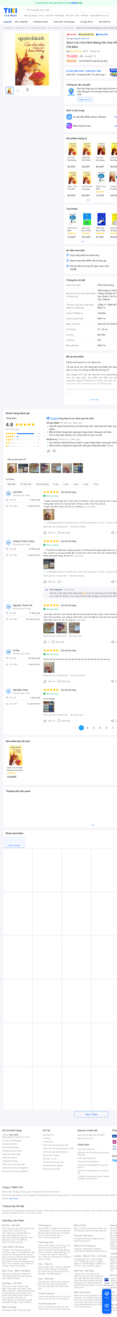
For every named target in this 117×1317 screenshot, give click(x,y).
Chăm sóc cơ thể (14, 1291)
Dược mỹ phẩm (25, 1302)
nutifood (107, 1211)
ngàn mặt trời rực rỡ (99, 15)
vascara (5, 1211)
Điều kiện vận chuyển (51, 1169)
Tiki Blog (46, 1138)
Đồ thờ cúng (83, 1285)
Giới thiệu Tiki (48, 1135)
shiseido (5, 1213)
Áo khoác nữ (57, 1231)
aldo (93, 1211)
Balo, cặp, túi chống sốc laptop (90, 1229)
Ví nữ (64, 1296)
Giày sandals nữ (52, 1269)
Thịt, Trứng (14, 1250)
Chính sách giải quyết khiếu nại (55, 1152)
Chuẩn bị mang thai (15, 1242)
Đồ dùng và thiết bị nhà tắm (91, 1281)
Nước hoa (11, 1300)
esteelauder (20, 1211)
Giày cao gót (43, 1267)
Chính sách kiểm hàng (11, 1154)
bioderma (67, 1211)
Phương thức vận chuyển (12, 1151)
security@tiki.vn (22, 1171)
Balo (76, 1228)
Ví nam (41, 1307)
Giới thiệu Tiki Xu (50, 1159)
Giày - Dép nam (46, 1278)
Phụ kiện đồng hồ (86, 1251)
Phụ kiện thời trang (83, 1235)
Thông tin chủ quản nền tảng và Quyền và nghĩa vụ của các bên (93, 1177)
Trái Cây (5, 1250)
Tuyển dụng (48, 1142)
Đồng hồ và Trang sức (85, 1245)
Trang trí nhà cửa (81, 1274)
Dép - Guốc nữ (56, 1267)
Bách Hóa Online (82, 1292)
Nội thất (86, 1278)
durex (59, 1211)
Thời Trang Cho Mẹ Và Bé (12, 1228)
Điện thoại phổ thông (15, 1276)
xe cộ (41, 15)
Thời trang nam (45, 1242)
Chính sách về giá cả (85, 1149)
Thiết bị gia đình (24, 1310)
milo (79, 1211)
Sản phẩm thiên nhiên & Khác (16, 1294)
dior (11, 1211)
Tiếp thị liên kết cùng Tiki (53, 1162)
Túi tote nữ (53, 1299)
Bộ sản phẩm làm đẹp (17, 1301)
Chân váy (55, 1233)
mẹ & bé (49, 15)
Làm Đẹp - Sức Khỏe (12, 1283)
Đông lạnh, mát (19, 1254)
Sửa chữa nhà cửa (86, 1276)
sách (77, 15)
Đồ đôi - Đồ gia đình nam (57, 1252)
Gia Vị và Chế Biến (86, 1300)
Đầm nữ (47, 1228)
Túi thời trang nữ (46, 1293)
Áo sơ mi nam (54, 1248)
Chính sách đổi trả (9, 1158)
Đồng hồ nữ (88, 1249)
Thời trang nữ (45, 1225)
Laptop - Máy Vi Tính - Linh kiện (90, 1256)
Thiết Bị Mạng (88, 1264)
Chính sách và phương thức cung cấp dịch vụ (92, 1166)
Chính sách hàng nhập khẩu (13, 1164)
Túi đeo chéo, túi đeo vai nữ (49, 1296)
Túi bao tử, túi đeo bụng (60, 1309)
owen (46, 1211)
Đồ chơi (28, 1228)
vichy (28, 1213)
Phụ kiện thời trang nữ (83, 1239)
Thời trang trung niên (51, 1237)
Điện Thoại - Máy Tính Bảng (16, 1270)
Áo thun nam (43, 1245)
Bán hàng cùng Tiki (85, 1138)
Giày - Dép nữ (45, 1264)
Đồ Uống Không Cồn (88, 1304)
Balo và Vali (80, 1225)
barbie (39, 1211)
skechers (86, 1211)
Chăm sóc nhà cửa (17, 1266)
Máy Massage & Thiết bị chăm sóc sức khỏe (18, 1292)
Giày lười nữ (59, 1271)
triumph (100, 1211)
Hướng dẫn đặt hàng (10, 1147)
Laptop (97, 1266)
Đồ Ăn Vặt (83, 1302)
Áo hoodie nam (49, 1250)
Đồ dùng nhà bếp (9, 1310)
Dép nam (51, 1284)
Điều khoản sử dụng (51, 1155)
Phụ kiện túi (64, 1299)
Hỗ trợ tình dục (23, 1300)
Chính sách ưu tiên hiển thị (88, 1161)
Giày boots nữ (47, 1271)
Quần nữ (55, 1228)
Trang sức (78, 1249)
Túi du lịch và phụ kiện (88, 1228)
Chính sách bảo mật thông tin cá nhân (58, 1148)
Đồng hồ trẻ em (100, 1251)
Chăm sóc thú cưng (82, 1295)
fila (33, 1213)
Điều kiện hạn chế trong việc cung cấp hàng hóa (93, 1153)
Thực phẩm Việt (23, 1252)
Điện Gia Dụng (9, 1307)
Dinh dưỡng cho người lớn (17, 1237)
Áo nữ (40, 1228)
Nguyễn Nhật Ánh (81, 38)
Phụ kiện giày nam (50, 1286)
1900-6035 (14, 1135)
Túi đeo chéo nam (52, 1307)
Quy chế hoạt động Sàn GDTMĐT (91, 1135)
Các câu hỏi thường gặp (12, 1140)
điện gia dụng (30, 15)
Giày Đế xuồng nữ (54, 1274)
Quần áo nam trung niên (53, 1257)
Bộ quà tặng (86, 1307)
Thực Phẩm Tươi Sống (13, 1247)
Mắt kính (96, 1239)
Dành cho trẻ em (14, 1261)
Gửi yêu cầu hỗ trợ (9, 1144)
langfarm (14, 1213)
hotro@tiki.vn (23, 1168)
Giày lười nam (43, 1282)
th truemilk (31, 1211)
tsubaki (39, 1213)
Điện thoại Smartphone (11, 1274)
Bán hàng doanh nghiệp (52, 1165)
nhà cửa (69, 15)
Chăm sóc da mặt (9, 1286)
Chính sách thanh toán (86, 1158)
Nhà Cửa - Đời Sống (84, 1270)
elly (74, 1211)
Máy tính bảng (13, 1278)
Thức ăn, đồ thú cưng (15, 1264)
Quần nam (54, 1245)
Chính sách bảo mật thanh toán (55, 1145)
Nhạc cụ (93, 1285)
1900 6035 (13, 1199)
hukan (22, 1213)
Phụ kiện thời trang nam (89, 1240)
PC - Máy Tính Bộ (85, 1266)
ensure (53, 1211)
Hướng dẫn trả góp (10, 1161)
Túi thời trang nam (47, 1303)
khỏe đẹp (59, 15)
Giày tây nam (56, 1282)
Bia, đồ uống (11, 1259)
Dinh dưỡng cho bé (15, 1235)
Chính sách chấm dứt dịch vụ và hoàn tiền (92, 1172)
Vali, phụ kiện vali (99, 1231)
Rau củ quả (11, 1252)
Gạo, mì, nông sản (15, 1257)
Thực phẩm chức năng (16, 1288)
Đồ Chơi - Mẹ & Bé (11, 1225)
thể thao (85, 15)
